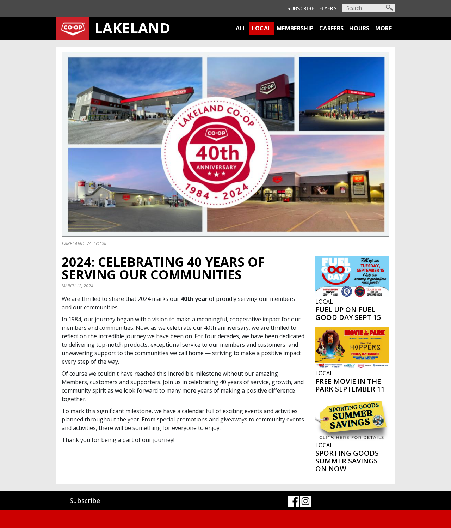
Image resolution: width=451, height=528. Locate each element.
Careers (331, 28)
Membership (295, 28)
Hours (359, 28)
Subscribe (300, 8)
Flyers (327, 8)
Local (261, 28)
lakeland (73, 243)
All (241, 28)
